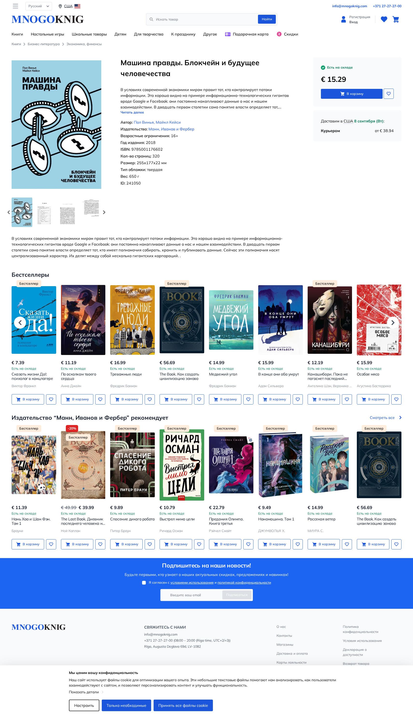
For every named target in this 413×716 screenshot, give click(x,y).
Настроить (84, 705)
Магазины (285, 644)
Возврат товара (356, 663)
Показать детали (84, 692)
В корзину (355, 94)
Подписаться (237, 595)
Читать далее (132, 112)
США (348, 121)
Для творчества (148, 34)
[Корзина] (395, 19)
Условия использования (362, 640)
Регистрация (359, 17)
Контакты (284, 635)
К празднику (183, 34)
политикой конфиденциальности (244, 582)
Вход (353, 22)
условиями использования (192, 582)
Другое (210, 34)
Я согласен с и (210, 582)
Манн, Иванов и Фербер (171, 129)
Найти (267, 19)
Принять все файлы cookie (183, 705)
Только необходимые (126, 705)
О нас (281, 626)
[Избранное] (384, 19)
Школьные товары (89, 34)
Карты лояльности (291, 662)
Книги (17, 34)
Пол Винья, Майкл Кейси (157, 122)
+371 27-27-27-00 (387, 6)
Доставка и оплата (292, 653)
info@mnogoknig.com (349, 6)
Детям (120, 34)
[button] (104, 212)
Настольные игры (47, 34)
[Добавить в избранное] (389, 94)
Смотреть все (382, 417)
